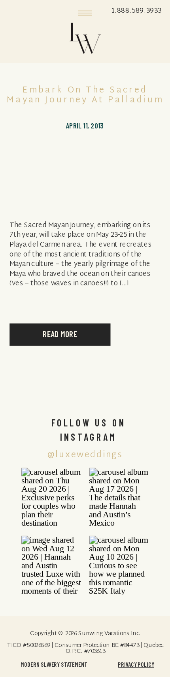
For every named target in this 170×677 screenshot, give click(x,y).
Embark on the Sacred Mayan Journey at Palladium (85, 96)
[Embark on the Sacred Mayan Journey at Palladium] (85, 173)
